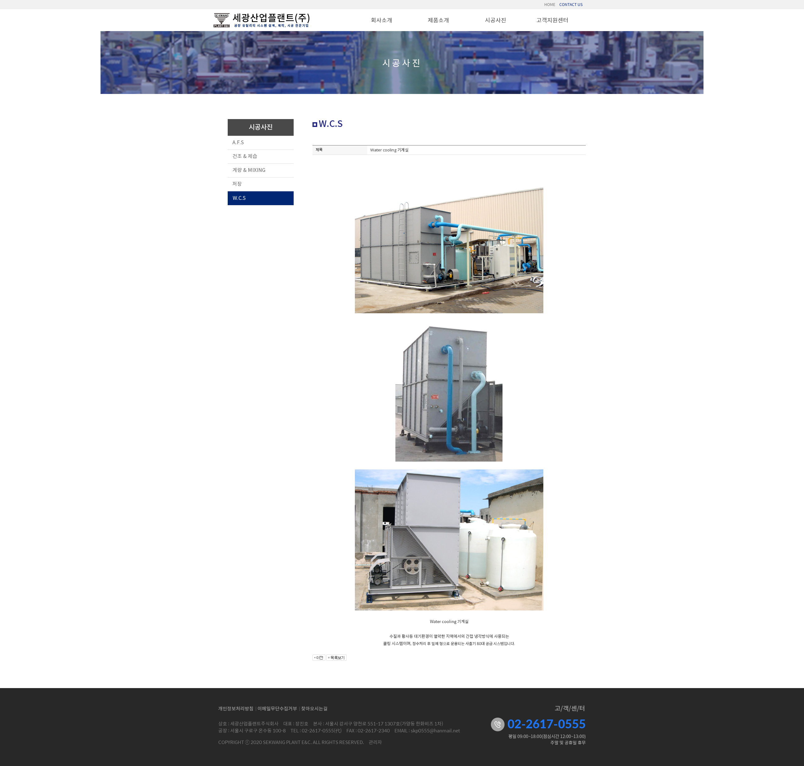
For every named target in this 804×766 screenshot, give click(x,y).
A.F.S (238, 142)
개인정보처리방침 (235, 709)
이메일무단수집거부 (277, 709)
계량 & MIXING (248, 170)
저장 (237, 184)
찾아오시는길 (314, 709)
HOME (549, 4)
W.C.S (239, 198)
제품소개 (438, 20)
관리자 (375, 742)
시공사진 (495, 20)
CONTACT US (571, 4)
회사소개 (381, 20)
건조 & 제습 (244, 156)
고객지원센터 (552, 20)
